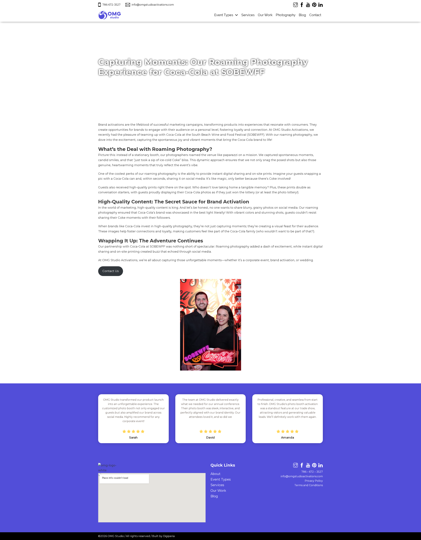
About (215, 474)
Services (248, 15)
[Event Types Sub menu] (236, 15)
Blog (302, 15)
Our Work (265, 15)
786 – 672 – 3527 (312, 471)
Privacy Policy (314, 480)
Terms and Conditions (308, 485)
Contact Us (110, 271)
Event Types (223, 15)
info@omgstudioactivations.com (302, 476)
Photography (286, 15)
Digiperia (169, 536)
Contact (315, 15)
